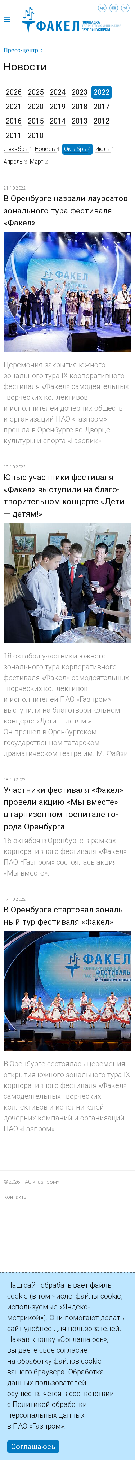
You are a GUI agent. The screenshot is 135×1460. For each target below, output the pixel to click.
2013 (79, 121)
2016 (14, 121)
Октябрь (76, 149)
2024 (58, 92)
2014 (58, 121)
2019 (58, 106)
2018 (79, 106)
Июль (103, 149)
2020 (36, 106)
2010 (36, 135)
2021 (14, 106)
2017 (101, 106)
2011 (14, 135)
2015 (36, 121)
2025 (36, 92)
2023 (79, 92)
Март (37, 161)
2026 (14, 92)
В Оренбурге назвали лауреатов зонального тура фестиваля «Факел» (66, 211)
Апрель (14, 161)
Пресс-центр (21, 50)
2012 (101, 121)
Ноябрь (46, 149)
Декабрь (16, 149)
